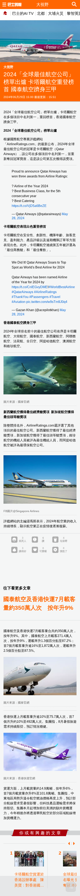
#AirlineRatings (45, 292)
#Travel (54, 297)
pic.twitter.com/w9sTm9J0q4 (46, 302)
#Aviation (18, 302)
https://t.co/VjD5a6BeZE (29, 206)
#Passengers (39, 297)
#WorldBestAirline (61, 287)
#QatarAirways (22, 292)
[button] (68, 843)
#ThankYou (20, 297)
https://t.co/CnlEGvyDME (30, 287)
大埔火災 (56, 13)
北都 (41, 13)
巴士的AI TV (23, 13)
